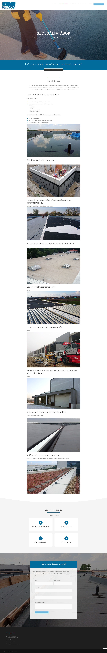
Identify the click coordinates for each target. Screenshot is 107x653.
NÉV (36, 580)
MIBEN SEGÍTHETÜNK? (40, 602)
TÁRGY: (36, 595)
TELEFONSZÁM (57, 580)
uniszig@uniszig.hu (12, 641)
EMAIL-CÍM (37, 587)
